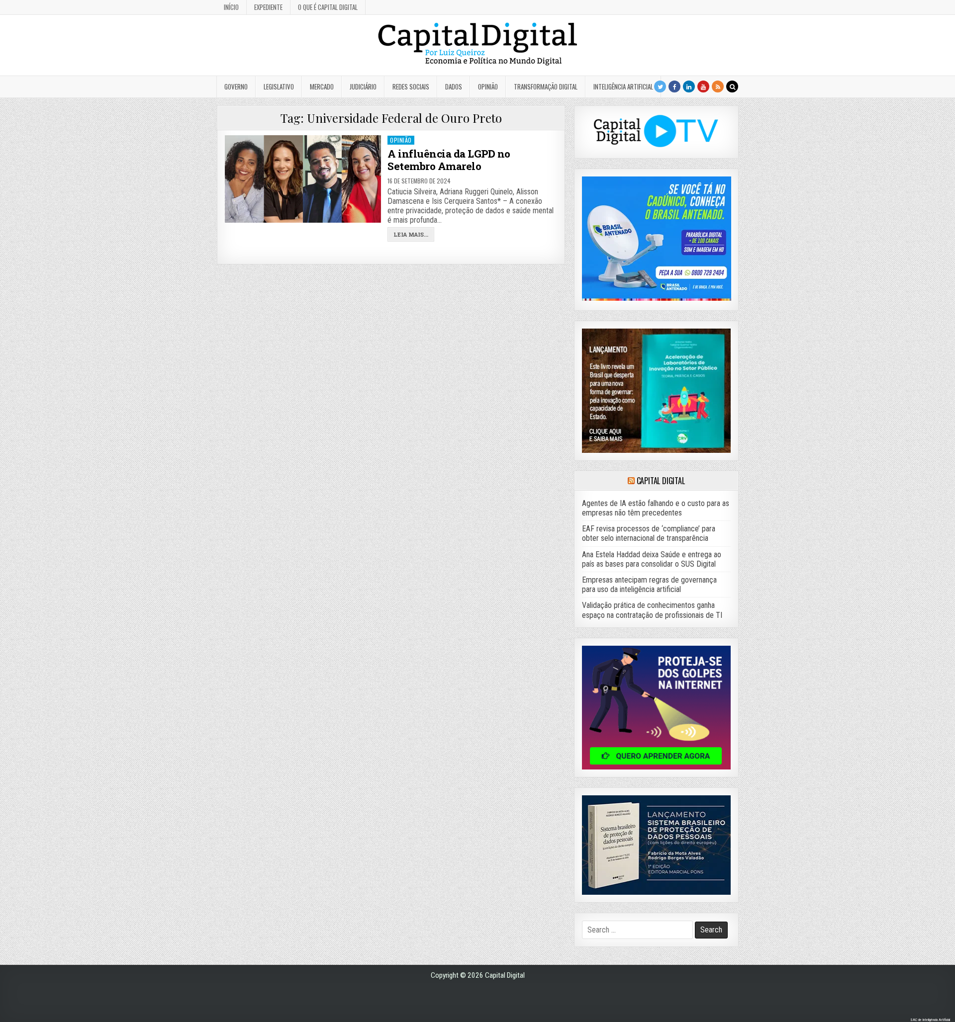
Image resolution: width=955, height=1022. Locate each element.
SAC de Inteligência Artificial (930, 1020)
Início (231, 7)
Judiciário (363, 86)
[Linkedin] (689, 86)
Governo (236, 86)
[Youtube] (703, 86)
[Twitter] (660, 86)
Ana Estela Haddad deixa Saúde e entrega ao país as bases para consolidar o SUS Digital (651, 559)
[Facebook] (674, 86)
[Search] (732, 86)
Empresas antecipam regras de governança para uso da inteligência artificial (649, 584)
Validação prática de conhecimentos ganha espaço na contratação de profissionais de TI (652, 609)
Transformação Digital (545, 86)
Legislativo (279, 86)
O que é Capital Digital (328, 7)
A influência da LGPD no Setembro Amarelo (448, 160)
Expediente (268, 7)
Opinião (488, 86)
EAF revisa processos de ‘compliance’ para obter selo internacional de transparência (648, 533)
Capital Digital (661, 481)
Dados (453, 86)
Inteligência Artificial (623, 86)
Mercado (322, 86)
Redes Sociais (410, 86)
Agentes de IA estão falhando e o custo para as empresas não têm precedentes (655, 508)
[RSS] (718, 86)
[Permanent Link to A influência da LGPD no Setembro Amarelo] (303, 179)
